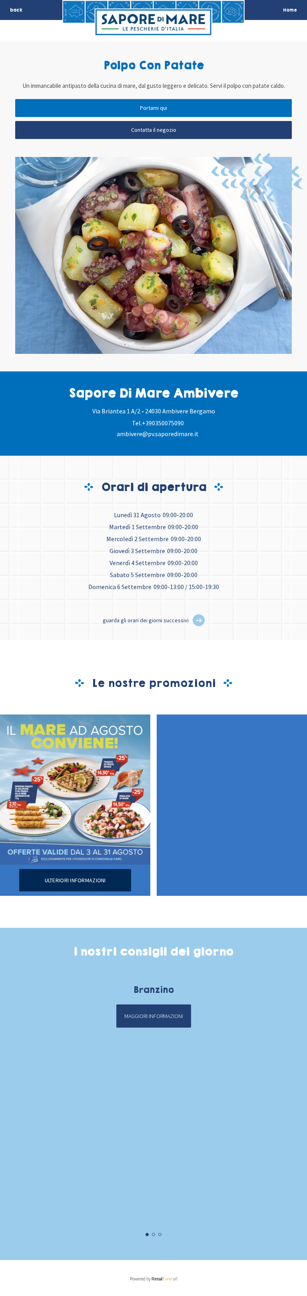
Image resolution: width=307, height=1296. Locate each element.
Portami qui (153, 107)
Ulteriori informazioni (75, 880)
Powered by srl (153, 1279)
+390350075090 (163, 423)
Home (290, 10)
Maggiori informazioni (153, 1016)
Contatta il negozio (153, 129)
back (16, 10)
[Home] (153, 30)
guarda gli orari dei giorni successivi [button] (146, 620)
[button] (199, 620)
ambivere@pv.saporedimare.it (158, 434)
